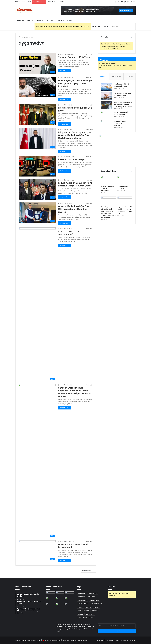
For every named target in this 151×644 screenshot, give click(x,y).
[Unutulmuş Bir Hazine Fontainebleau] (106, 115)
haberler (80, 607)
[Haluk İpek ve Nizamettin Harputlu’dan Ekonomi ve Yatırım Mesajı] (50, 605)
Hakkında (88, 607)
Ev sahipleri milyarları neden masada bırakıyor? (122, 123)
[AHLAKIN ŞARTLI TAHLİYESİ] (125, 180)
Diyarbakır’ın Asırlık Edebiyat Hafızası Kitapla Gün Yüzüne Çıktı (125, 210)
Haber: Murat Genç (96, 603)
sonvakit (94, 610)
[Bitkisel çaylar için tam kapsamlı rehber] (106, 96)
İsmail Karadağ (82, 617)
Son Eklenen (116, 76)
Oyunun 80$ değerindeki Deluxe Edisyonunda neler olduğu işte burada (123, 104)
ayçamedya (81, 596)
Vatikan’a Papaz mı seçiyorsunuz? (68, 233)
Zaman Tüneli (90, 614)
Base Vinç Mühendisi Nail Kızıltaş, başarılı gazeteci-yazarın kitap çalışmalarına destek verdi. (108, 212)
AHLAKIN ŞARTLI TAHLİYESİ (56, 2)
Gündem (132, 640)
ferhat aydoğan (82, 600)
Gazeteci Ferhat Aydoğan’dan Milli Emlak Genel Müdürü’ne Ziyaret (74, 209)
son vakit (86, 610)
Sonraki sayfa (86, 570)
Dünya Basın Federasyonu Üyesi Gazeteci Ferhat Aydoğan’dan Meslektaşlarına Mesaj (75, 135)
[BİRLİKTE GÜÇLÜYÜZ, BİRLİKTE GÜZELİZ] (69, 605)
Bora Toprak (91, 596)
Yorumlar (129, 76)
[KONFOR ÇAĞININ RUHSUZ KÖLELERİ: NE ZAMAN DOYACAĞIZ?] (69, 599)
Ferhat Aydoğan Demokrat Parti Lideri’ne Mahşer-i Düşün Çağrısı (75, 184)
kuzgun (96, 607)
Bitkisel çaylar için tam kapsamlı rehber (122, 94)
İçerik (91, 617)
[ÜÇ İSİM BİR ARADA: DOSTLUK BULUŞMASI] (108, 180)
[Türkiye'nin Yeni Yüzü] (24, 10)
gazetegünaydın (94, 600)
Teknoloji (39, 20)
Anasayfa (20, 20)
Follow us (111, 587)
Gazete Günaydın (83, 603)
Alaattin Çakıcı (92, 593)
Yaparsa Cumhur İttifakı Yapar (74, 57)
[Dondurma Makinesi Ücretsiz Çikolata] (106, 87)
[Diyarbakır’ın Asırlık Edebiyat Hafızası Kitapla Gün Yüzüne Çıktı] (125, 201)
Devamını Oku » (65, 70)
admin (61, 54)
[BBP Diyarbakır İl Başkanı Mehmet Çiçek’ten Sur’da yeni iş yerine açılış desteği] (50, 593)
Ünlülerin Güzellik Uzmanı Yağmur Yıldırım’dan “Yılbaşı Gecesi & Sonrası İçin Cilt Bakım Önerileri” (74, 392)
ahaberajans (81, 593)
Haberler (49, 20)
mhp (79, 610)
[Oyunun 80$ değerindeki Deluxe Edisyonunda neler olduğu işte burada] (106, 105)
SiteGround (65, 640)
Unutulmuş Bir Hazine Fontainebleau (121, 113)
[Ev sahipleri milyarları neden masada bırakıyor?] (106, 124)
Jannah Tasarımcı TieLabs (53, 640)
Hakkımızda (118, 640)
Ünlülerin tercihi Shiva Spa (71, 159)
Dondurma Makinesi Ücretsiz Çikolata (121, 85)
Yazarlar (59, 20)
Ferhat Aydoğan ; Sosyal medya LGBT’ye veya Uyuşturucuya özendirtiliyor (75, 83)
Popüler (103, 76)
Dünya (29, 20)
